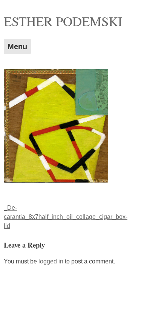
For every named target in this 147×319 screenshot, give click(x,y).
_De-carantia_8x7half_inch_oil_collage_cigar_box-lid (65, 216)
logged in (50, 261)
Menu (17, 46)
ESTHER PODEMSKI (63, 21)
